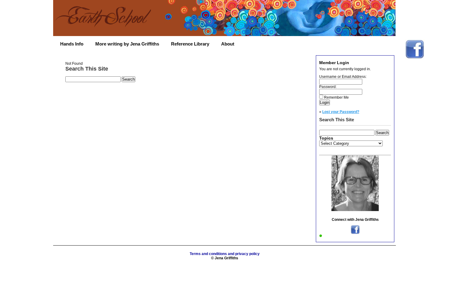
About (227, 43)
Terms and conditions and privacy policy (225, 254)
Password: (328, 87)
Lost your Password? (340, 112)
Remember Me (336, 97)
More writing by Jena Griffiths (127, 43)
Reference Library (190, 43)
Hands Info (71, 43)
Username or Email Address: (343, 77)
